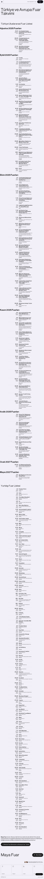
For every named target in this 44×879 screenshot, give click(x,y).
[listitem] (22, 33)
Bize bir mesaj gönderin (32, 862)
